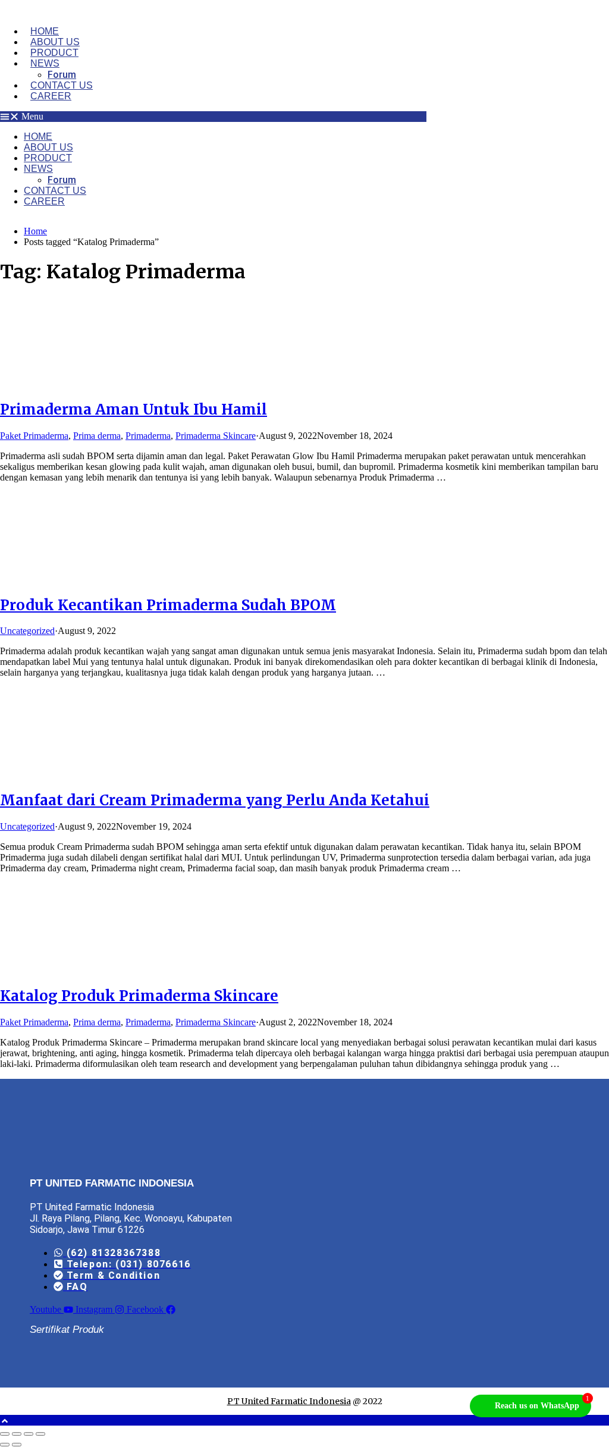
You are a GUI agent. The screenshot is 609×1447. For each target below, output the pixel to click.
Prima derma (97, 436)
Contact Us (61, 85)
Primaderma (148, 436)
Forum (62, 74)
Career (50, 96)
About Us (55, 42)
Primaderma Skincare (215, 436)
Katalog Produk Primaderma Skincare (139, 996)
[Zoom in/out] (5, 1434)
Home (44, 31)
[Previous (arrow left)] (5, 1444)
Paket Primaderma (34, 436)
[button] (213, 116)
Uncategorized (27, 631)
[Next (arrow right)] (16, 1444)
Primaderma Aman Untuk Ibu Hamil (133, 409)
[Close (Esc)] (40, 1434)
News (44, 63)
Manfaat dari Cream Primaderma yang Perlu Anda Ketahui (214, 800)
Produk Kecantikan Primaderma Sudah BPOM (168, 605)
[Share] (28, 1434)
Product (54, 53)
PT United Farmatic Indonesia (289, 1401)
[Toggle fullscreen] (16, 1434)
